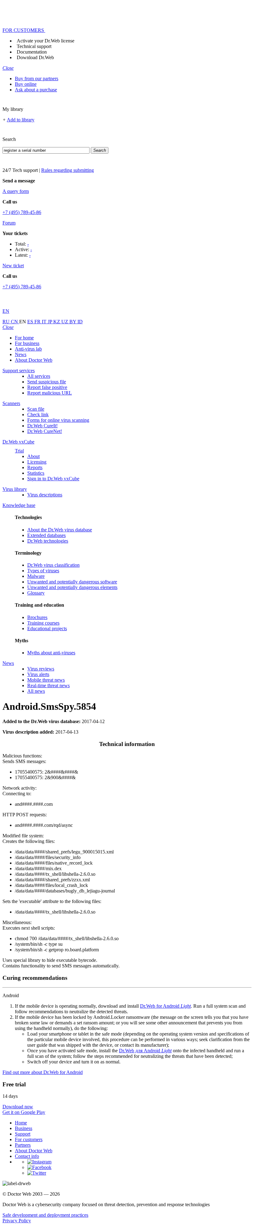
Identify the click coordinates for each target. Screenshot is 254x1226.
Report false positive (47, 387)
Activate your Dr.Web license (45, 40)
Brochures (37, 617)
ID (80, 321)
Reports (34, 467)
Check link (38, 414)
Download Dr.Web (35, 57)
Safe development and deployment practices (45, 1215)
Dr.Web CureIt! (42, 425)
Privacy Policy (16, 1220)
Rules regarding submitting (67, 170)
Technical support (34, 46)
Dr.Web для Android (145, 1050)
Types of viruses (43, 570)
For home (24, 337)
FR (38, 321)
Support (22, 1134)
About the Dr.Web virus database (59, 529)
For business (27, 343)
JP (50, 321)
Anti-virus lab (28, 348)
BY (73, 321)
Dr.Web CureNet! (44, 431)
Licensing (36, 462)
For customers (28, 1139)
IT (45, 321)
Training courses (43, 623)
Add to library (20, 119)
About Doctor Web (33, 360)
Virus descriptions (44, 494)
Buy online (26, 84)
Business (23, 1128)
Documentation (32, 52)
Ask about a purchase (36, 89)
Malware (36, 576)
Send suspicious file (46, 381)
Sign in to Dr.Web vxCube (53, 478)
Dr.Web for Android (165, 1006)
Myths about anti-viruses (51, 652)
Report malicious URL (49, 392)
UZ (65, 321)
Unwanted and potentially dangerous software (72, 581)
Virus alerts (38, 674)
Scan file (35, 409)
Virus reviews (40, 668)
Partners (23, 1145)
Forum (8, 222)
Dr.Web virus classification (53, 565)
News (20, 354)
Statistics (35, 473)
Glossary (36, 593)
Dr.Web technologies (47, 540)
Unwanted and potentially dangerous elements (72, 587)
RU (6, 321)
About (33, 456)
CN (15, 321)
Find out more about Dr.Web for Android (42, 1072)
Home (21, 1122)
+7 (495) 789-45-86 (21, 212)
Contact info (27, 1156)
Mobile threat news (46, 680)
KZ (57, 321)
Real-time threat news (48, 685)
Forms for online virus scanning (58, 420)
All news (36, 691)
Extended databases (46, 535)
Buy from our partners (36, 78)
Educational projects (47, 628)
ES (30, 321)
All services (38, 376)
